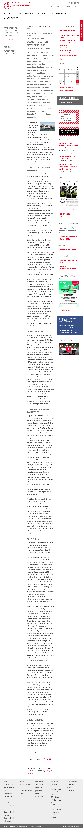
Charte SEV (8, 794)
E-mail (53, 805)
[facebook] (43, 759)
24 (60, 81)
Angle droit (39, 785)
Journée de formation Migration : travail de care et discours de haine (68, 146)
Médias (62, 7)
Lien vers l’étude (65, 310)
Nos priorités (26, 13)
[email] (50, 759)
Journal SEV (9, 39)
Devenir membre (82, 30)
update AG (72, 826)
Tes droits (42, 13)
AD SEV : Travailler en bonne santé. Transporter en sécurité (68, 43)
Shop (57, 7)
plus (62, 59)
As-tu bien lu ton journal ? (68, 250)
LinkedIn (69, 788)
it (66, 3)
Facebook (72, 785)
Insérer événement (66, 90)
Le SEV (6, 791)
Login (77, 7)
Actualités (9, 13)
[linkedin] (47, 759)
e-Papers (8, 43)
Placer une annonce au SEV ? (10, 52)
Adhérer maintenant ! (67, 102)
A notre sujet (11, 18)
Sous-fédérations (10, 803)
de (59, 3)
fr (63, 3)
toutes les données (66, 88)
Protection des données (35, 826)
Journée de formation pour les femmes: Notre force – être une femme (68, 156)
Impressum (25, 826)
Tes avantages (59, 13)
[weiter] (77, 67)
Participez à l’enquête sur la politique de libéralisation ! (11, 31)
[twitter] (45, 759)
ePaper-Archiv (65, 217)
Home (51, 7)
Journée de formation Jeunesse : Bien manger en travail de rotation (68, 167)
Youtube (72, 791)
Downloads (39, 797)
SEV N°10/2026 (65, 214)
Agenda (7, 47)
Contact (70, 7)
